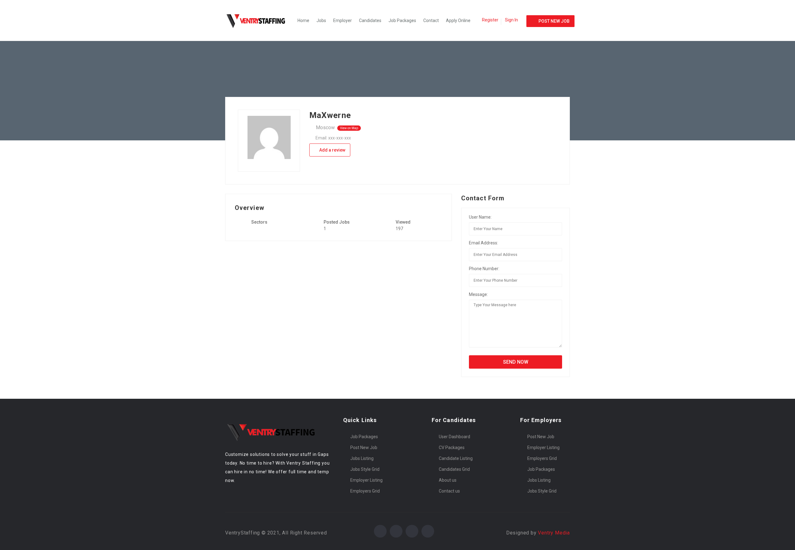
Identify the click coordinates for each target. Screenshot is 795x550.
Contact (431, 20)
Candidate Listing (456, 458)
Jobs (321, 20)
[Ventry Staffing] (259, 20)
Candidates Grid (454, 469)
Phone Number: (484, 268)
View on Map (349, 128)
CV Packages (452, 447)
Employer (342, 20)
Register (490, 19)
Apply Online (458, 20)
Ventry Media (554, 533)
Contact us (449, 491)
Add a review (331, 150)
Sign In (511, 19)
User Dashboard (454, 436)
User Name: (480, 217)
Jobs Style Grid (364, 469)
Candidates (370, 20)
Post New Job (363, 447)
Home (303, 20)
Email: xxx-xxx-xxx (333, 137)
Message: (478, 294)
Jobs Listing (362, 458)
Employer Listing (366, 480)
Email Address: (483, 242)
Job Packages (402, 20)
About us (448, 480)
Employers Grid (365, 491)
